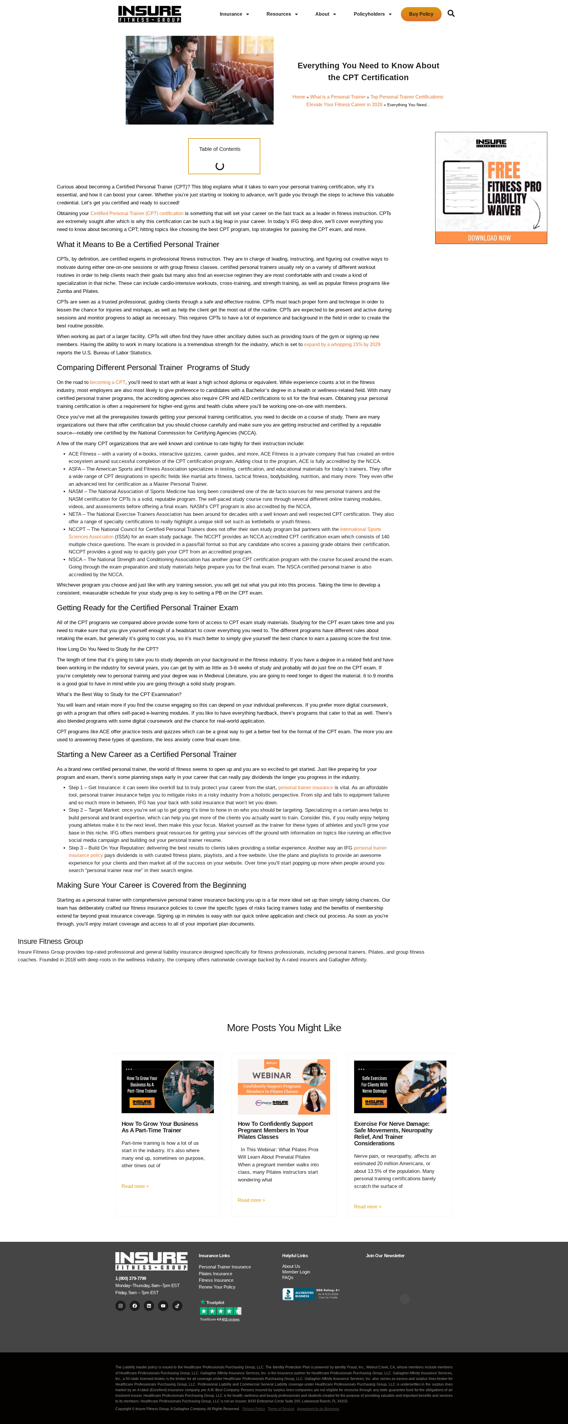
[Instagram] (120, 1306)
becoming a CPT (107, 382)
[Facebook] (135, 1306)
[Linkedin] (149, 1306)
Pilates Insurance (215, 1273)
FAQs (287, 1277)
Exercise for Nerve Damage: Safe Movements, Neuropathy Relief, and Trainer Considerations (393, 1134)
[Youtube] (163, 1306)
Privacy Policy (254, 1409)
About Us (291, 1266)
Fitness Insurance (216, 1280)
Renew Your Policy (217, 1286)
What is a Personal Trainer (338, 96)
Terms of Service (281, 1409)
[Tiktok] (177, 1306)
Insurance (231, 14)
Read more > (135, 1186)
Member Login (296, 1271)
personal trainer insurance (305, 787)
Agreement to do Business (318, 1409)
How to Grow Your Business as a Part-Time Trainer (160, 1127)
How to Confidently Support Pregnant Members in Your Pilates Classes (275, 1130)
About (322, 14)
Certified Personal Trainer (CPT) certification (137, 213)
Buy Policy (421, 14)
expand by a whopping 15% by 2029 (342, 344)
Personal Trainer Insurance (225, 1266)
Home (299, 96)
